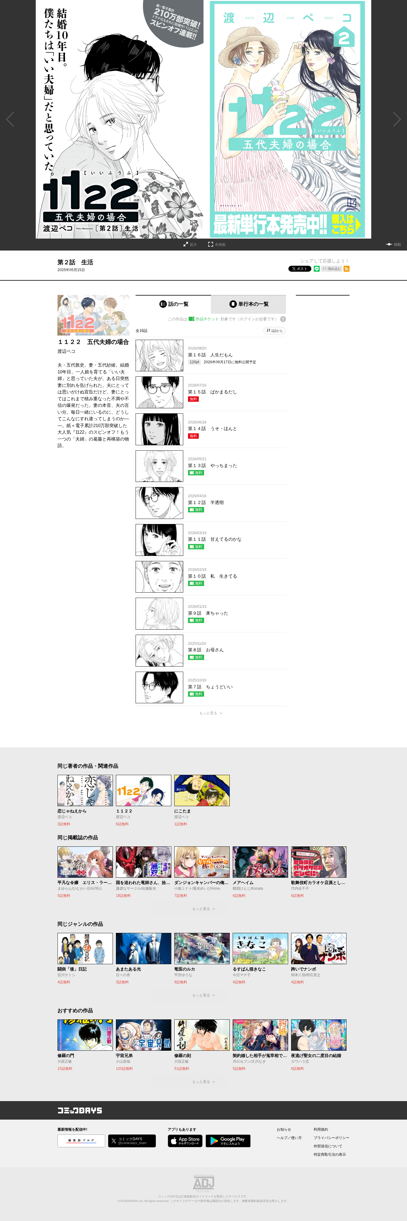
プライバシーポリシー (331, 1138)
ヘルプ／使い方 (289, 1138)
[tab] (173, 304)
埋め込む (334, 269)
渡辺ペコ (66, 351)
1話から (277, 331)
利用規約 (321, 1129)
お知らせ (284, 1129)
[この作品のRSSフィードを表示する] (346, 269)
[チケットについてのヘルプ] (283, 319)
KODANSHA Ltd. (132, 1201)
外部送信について (328, 1146)
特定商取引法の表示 (330, 1154)
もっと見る (208, 713)
